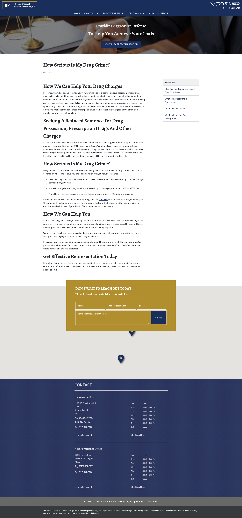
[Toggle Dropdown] (97, 13)
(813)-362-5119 (86, 466)
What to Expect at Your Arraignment (176, 117)
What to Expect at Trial (176, 108)
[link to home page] (19, 5)
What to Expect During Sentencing (176, 100)
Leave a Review (82, 435)
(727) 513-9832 (86, 417)
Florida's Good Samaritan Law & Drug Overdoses (180, 90)
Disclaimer (152, 501)
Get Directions (138, 435)
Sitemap (140, 501)
